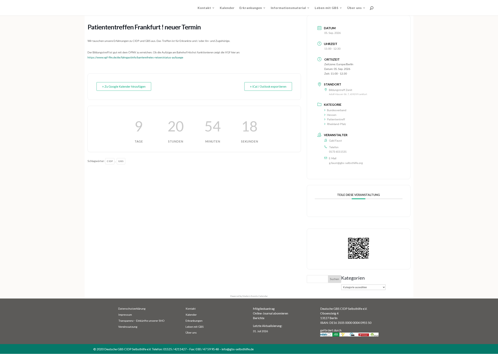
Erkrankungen (250, 8)
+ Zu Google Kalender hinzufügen (124, 86)
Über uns (354, 8)
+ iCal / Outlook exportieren (268, 86)
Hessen (331, 114)
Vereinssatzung (127, 326)
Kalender (227, 8)
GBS (121, 161)
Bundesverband (336, 110)
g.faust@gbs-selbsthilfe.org (346, 163)
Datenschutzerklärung (132, 308)
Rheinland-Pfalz (336, 124)
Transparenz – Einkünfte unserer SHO (141, 320)
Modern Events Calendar (255, 296)
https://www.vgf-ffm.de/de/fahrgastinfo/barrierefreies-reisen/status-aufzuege (135, 57)
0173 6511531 (338, 151)
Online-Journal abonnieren (270, 313)
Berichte (258, 318)
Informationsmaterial (288, 8)
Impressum (125, 314)
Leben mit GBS (326, 8)
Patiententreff (336, 119)
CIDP (110, 161)
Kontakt (204, 8)
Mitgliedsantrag (264, 308)
